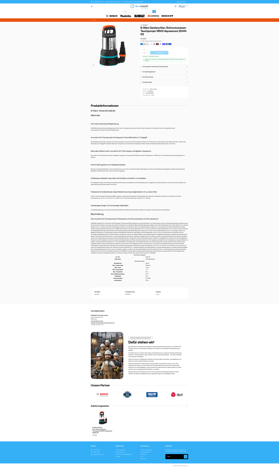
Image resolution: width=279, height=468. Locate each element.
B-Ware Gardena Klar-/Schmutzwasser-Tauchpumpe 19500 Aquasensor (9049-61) (102, 430)
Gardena (144, 25)
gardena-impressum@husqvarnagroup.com (103, 322)
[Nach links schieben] (182, 405)
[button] (91, 6)
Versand (147, 41)
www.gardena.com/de (97, 321)
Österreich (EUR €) (181, 1)
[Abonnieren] (185, 456)
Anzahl (143, 49)
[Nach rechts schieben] (186, 405)
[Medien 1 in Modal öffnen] (113, 46)
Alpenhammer (178, 465)
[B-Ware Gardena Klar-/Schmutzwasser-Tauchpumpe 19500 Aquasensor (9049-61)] (103, 422)
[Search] (154, 11)
